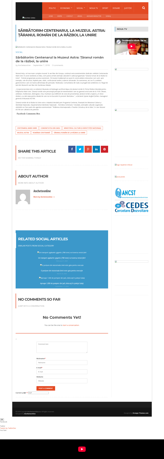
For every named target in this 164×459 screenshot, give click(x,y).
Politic (52, 8)
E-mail (39, 368)
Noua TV (93, 8)
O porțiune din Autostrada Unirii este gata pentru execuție (62, 270)
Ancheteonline (24, 65)
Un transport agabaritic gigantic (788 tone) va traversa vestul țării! (61, 257)
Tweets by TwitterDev (8, 428)
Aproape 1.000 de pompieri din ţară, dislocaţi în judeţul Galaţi (62, 283)
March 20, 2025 (62, 274)
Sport (105, 8)
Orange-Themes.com (140, 413)
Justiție (128, 8)
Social (19, 52)
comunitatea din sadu (50, 128)
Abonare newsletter (94, 16)
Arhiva (79, 16)
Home (51, 16)
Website (39, 377)
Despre (59, 16)
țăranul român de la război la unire (69, 133)
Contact (69, 16)
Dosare (116, 8)
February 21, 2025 (62, 261)
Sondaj (108, 16)
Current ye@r (22, 393)
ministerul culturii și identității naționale (82, 128)
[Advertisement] (62, 220)
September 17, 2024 (62, 286)
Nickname (41, 358)
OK (2, 419)
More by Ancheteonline (42, 197)
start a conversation (71, 325)
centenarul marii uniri (27, 128)
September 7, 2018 (41, 65)
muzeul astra (23, 133)
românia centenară (41, 133)
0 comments (57, 65)
